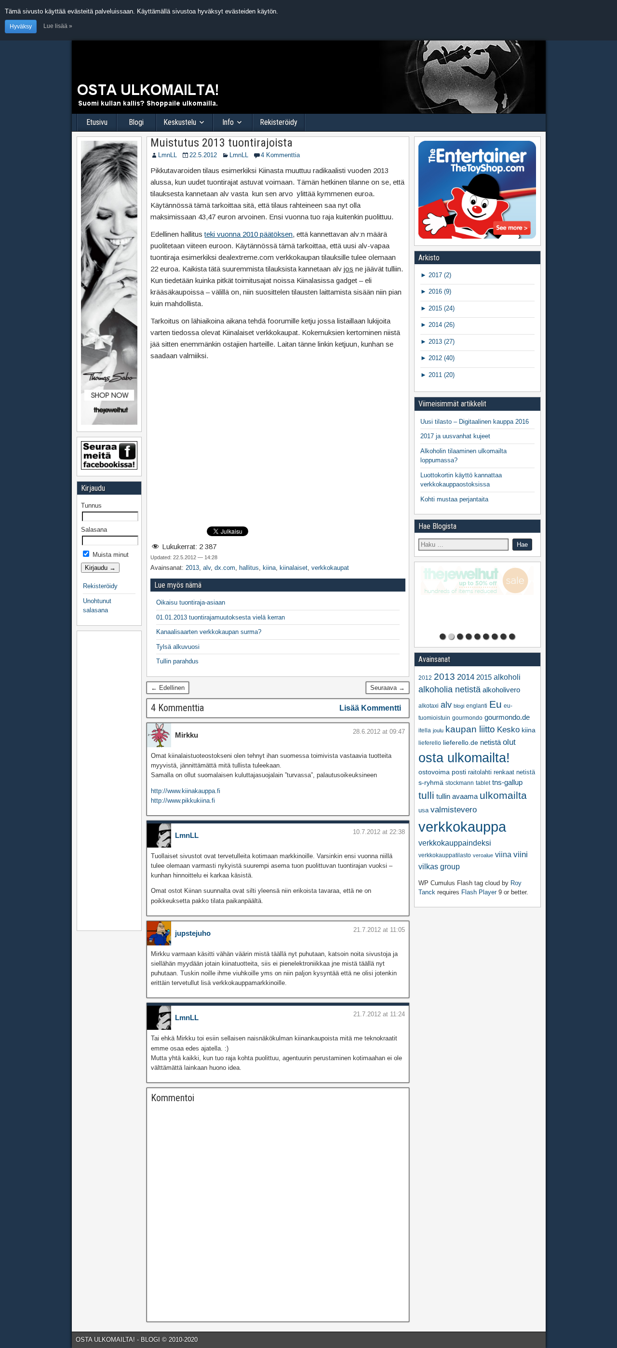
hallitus (249, 567)
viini (520, 854)
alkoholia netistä (449, 689)
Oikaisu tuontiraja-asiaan (190, 602)
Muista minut (110, 554)
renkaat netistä (514, 772)
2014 (465, 677)
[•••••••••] (477, 597)
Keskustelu (179, 122)
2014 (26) (441, 324)
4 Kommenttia (280, 155)
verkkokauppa (462, 827)
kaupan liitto (470, 729)
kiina (269, 567)
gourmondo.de (507, 717)
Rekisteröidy (278, 122)
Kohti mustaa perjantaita (454, 499)
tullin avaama (457, 796)
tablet (483, 783)
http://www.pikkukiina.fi (183, 800)
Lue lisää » (57, 26)
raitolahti (480, 772)
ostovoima (434, 772)
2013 (192, 567)
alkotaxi (428, 705)
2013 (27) (441, 341)
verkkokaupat (330, 567)
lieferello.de (460, 742)
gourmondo (467, 717)
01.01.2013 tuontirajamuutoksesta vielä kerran (220, 617)
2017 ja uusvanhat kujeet (455, 436)
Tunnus (91, 505)
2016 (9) (439, 291)
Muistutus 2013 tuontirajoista (221, 142)
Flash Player (478, 892)
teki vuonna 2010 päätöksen (248, 234)
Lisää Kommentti (370, 708)
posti (459, 772)
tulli (426, 795)
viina (503, 854)
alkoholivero (501, 690)
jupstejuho (193, 933)
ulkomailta (503, 795)
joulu (438, 730)
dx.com (225, 567)
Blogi (136, 122)
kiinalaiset (294, 567)
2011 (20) (441, 374)
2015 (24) (441, 308)
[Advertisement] (277, 452)
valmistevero (453, 809)
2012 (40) (441, 358)
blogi (459, 706)
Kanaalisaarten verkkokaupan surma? (208, 631)
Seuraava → (387, 687)
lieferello (429, 743)
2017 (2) (439, 275)
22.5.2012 (203, 155)
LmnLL (167, 155)
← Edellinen (168, 687)
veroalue (483, 855)
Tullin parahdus (177, 661)
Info (228, 122)
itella (424, 730)
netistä (490, 742)
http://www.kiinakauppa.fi (185, 791)
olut (509, 742)
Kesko (508, 729)
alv (207, 567)
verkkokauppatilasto (444, 855)
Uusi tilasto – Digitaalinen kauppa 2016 (474, 421)
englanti (476, 705)
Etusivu (96, 122)
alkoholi (507, 677)
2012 (425, 677)
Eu (495, 704)
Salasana (94, 529)
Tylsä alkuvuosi (178, 646)
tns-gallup (507, 782)
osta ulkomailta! (464, 758)
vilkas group (439, 867)
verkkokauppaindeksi (454, 843)
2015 (484, 677)
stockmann (459, 783)
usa (423, 810)
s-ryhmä (430, 782)
